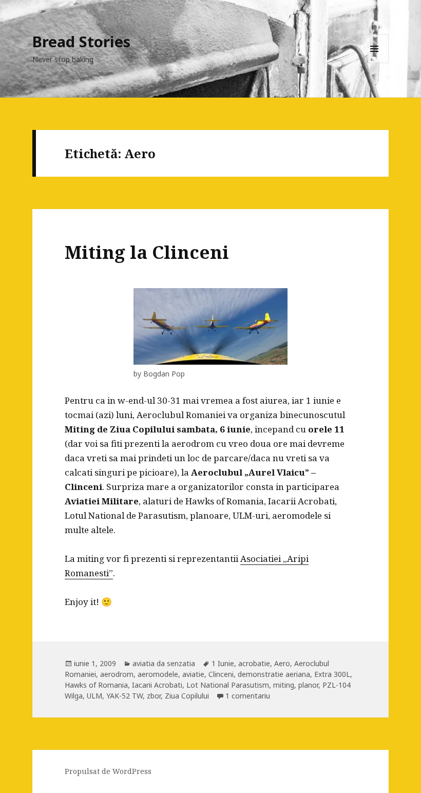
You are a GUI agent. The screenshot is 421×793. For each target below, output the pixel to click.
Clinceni (221, 674)
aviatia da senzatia (163, 663)
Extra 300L (332, 674)
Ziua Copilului (187, 696)
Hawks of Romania (96, 685)
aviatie (193, 674)
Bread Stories (81, 41)
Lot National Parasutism (227, 685)
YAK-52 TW (124, 696)
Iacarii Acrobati (157, 685)
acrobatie (254, 663)
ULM (94, 696)
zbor (154, 696)
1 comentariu (247, 696)
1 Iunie (223, 663)
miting (283, 685)
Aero (282, 663)
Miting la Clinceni (147, 252)
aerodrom (116, 674)
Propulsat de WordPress (108, 771)
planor (308, 685)
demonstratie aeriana (274, 674)
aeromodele (158, 674)
